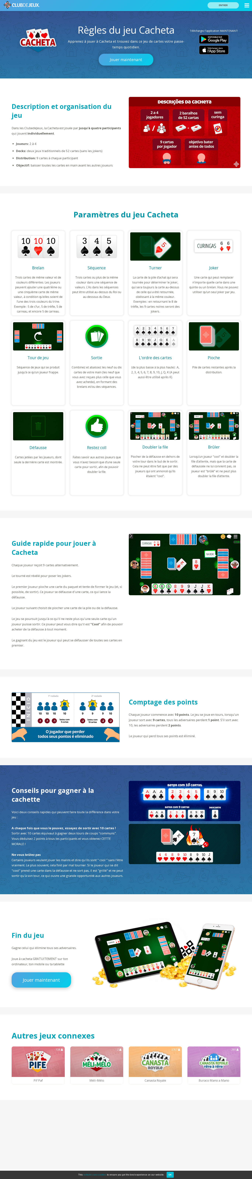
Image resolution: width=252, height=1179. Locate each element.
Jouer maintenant (126, 59)
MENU (246, 5)
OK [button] (170, 1174)
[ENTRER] (225, 0)
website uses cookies (94, 1174)
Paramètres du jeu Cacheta (126, 214)
